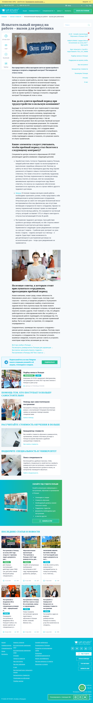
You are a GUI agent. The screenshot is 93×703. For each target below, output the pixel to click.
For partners (85, 663)
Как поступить (18, 661)
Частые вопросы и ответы (44, 661)
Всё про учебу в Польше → (22, 345)
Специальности (6, 648)
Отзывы (16, 656)
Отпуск (18, 193)
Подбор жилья (18, 681)
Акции (3, 642)
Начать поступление (82, 11)
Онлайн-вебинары (41, 642)
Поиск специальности (32, 457)
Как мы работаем (19, 664)
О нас (15, 667)
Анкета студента (18, 642)
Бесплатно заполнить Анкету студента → (28, 350)
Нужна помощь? (84, 659)
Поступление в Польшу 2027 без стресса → (28, 353)
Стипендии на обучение (21, 678)
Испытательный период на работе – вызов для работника (44, 16)
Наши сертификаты (42, 658)
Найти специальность (30, 473)
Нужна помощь (28, 417)
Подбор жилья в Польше (33, 372)
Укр (87, 5)
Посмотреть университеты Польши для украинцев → (32, 348)
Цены (3, 651)
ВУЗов (30, 90)
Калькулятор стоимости (33, 431)
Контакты (4, 654)
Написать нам (84, 668)
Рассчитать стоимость (30, 444)
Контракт (15, 108)
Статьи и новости (16, 16)
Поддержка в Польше (42, 645)
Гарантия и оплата (41, 664)
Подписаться (50, 362)
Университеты (6, 645)
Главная (4, 16)
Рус (90, 5)
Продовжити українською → (35, 2)
